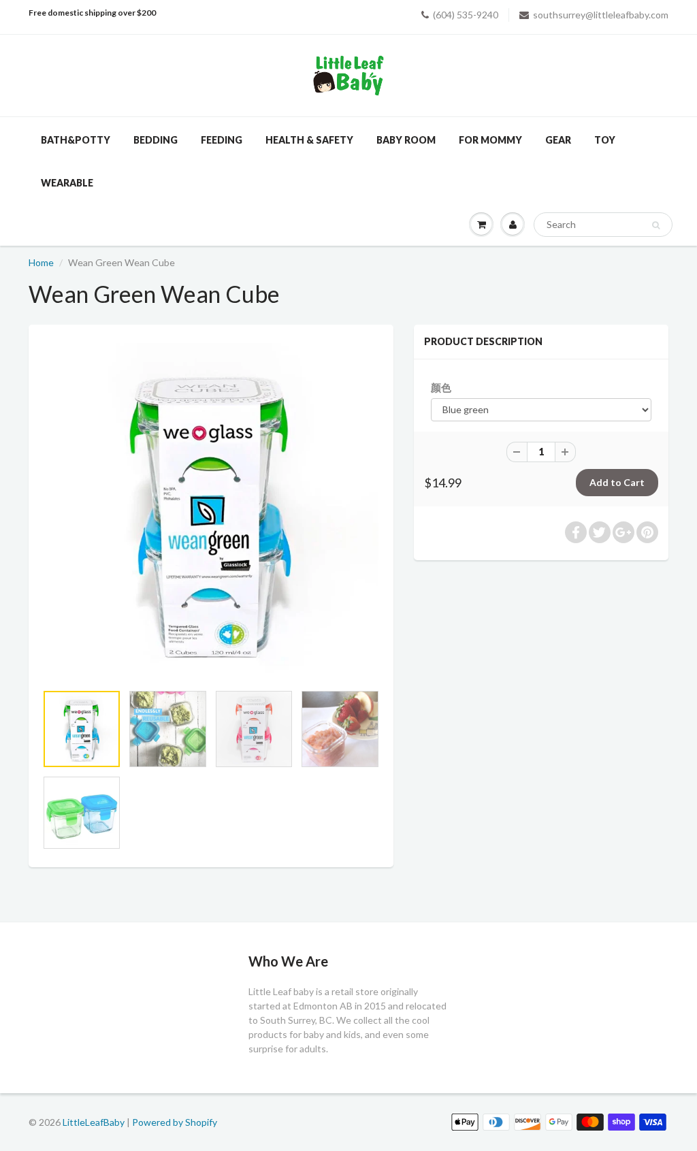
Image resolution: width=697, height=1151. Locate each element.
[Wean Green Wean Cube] (211, 510)
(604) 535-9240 (465, 14)
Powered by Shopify (174, 1122)
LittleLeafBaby (94, 1122)
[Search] (655, 225)
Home (41, 262)
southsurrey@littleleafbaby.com (600, 14)
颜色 (441, 387)
